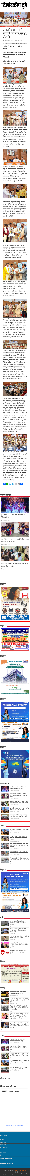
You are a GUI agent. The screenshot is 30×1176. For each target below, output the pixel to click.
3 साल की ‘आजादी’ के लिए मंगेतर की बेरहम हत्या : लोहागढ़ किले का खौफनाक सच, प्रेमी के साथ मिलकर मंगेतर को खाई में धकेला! (19, 1016)
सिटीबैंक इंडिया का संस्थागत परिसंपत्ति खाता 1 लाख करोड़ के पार (19, 937)
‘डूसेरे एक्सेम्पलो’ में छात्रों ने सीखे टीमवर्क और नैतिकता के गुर (18, 788)
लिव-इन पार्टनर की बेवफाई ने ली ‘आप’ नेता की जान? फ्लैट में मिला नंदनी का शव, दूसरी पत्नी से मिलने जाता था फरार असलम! (19, 1025)
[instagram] (18, 1172)
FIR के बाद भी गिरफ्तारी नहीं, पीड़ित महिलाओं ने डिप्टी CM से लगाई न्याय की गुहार (19, 1000)
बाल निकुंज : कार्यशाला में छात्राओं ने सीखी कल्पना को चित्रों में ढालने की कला (15, 540)
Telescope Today (9, 40)
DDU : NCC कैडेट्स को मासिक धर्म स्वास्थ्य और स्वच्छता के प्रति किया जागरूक (18, 838)
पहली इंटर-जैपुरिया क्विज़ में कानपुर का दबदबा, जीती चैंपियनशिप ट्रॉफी (18, 816)
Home (2, 1139)
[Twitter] (14, 1172)
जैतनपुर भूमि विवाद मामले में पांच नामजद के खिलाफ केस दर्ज (18, 993)
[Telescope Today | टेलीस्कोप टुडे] (15, 5)
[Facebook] (12, 1172)
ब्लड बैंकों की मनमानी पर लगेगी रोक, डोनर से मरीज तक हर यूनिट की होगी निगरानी (19, 845)
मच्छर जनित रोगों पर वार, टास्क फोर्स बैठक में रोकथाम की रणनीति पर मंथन (19, 852)
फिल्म (1, 1155)
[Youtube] (16, 1172)
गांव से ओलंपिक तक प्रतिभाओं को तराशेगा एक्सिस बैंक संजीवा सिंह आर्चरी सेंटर (18, 930)
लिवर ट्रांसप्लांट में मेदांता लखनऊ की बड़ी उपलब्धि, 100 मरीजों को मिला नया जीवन (19, 859)
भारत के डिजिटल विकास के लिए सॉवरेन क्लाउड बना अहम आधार (18, 951)
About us (3, 1142)
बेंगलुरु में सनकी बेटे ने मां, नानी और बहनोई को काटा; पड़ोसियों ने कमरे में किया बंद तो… (19, 1007)
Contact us (3, 1150)
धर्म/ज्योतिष (3, 1152)
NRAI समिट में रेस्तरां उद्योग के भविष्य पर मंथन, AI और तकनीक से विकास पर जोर (19, 944)
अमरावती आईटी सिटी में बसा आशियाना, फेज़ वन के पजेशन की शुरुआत (18, 922)
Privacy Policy (4, 1147)
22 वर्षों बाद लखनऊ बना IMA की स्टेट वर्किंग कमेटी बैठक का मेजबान (19, 809)
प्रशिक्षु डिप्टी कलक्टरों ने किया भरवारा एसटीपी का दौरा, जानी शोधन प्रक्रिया (19, 802)
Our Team (3, 1145)
